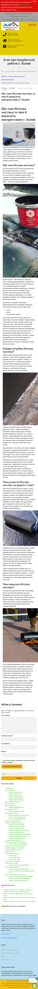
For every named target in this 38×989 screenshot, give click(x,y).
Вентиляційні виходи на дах (12, 801)
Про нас (23, 19)
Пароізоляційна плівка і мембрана (18, 844)
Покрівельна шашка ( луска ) (13, 850)
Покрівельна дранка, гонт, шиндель (15, 848)
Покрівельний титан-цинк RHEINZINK (18, 865)
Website (3, 751)
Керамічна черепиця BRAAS (16, 825)
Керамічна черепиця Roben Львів (18, 836)
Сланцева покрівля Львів (12, 853)
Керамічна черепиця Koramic (17, 832)
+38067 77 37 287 (24, 4)
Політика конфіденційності (9, 938)
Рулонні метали (9, 851)
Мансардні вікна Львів (11, 809)
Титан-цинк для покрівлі (11, 863)
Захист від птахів (9, 803)
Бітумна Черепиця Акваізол (16, 800)
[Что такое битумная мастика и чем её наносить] (19, 134)
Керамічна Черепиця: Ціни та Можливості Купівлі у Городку (19, 901)
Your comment (5, 715)
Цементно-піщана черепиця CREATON (19, 878)
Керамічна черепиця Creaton (16, 828)
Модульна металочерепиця (12, 821)
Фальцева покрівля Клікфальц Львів (19, 869)
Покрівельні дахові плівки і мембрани (15, 842)
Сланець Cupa (12, 855)
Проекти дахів (31, 19)
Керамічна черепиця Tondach (17, 838)
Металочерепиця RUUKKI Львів (17, 819)
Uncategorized (9, 788)
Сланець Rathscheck (14, 857)
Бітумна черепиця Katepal (16, 796)
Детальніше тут (6, 934)
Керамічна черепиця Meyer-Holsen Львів (20, 834)
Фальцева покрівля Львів (12, 867)
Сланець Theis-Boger (14, 859)
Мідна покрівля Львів (11, 805)
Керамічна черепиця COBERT (16, 826)
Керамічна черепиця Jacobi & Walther (19, 830)
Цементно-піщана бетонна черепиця (15, 874)
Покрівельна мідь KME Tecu (16, 807)
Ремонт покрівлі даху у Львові (11, 19)
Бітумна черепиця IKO (14, 794)
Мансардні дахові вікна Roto (16, 811)
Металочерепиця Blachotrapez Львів (19, 815)
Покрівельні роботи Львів (13, 981)
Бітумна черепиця (10, 790)
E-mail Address (5, 743)
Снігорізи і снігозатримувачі (12, 861)
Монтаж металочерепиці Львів (19, 16)
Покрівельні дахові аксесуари (13, 840)
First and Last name (7, 736)
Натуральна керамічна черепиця (14, 823)
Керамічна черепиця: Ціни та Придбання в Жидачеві (17, 890)
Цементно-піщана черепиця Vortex (18, 880)
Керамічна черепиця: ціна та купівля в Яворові (16, 891)
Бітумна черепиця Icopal (15, 792)
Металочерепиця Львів (11, 813)
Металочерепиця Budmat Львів (17, 817)
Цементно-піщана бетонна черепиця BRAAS (21, 876)
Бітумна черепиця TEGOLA (16, 798)
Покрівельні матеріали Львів (25, 88)
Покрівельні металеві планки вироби (15, 846)
